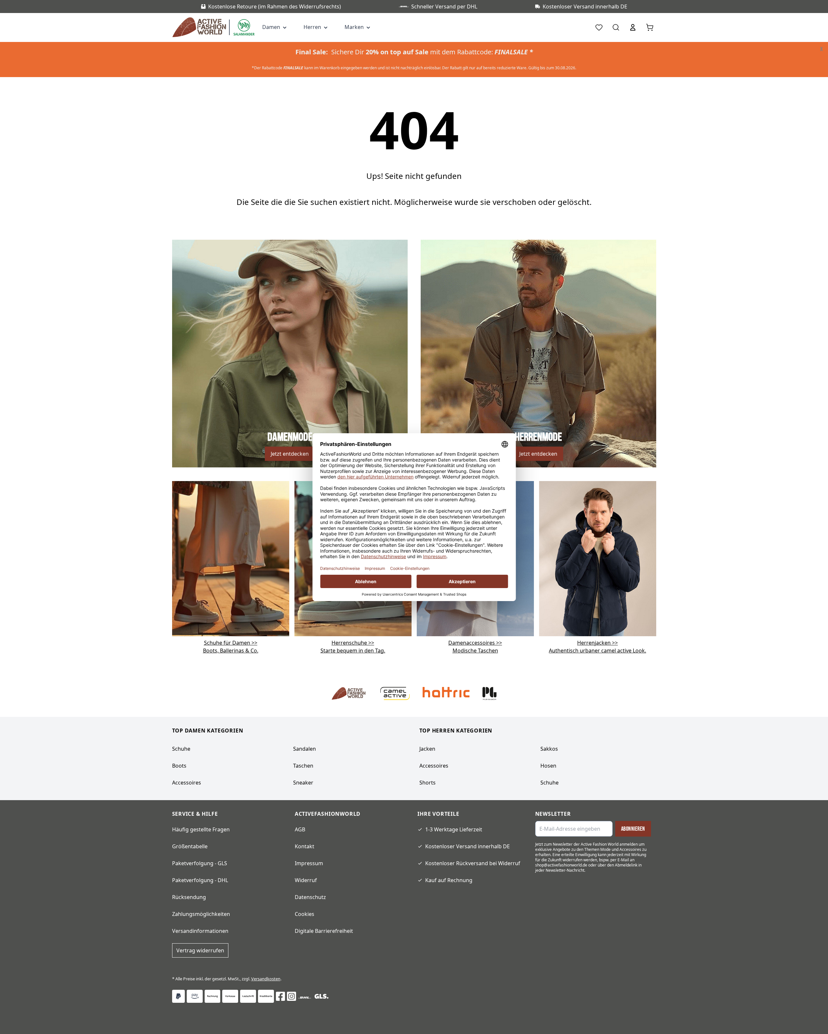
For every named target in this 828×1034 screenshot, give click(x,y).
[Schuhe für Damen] (230, 558)
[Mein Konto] (633, 27)
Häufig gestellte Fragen (201, 829)
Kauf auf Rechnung (448, 880)
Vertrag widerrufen (200, 950)
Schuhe (181, 748)
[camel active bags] (597, 558)
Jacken (427, 748)
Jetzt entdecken (290, 453)
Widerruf (306, 880)
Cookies (304, 914)
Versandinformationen (200, 930)
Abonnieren (633, 829)
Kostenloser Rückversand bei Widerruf (472, 863)
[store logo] (200, 27)
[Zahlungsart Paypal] (178, 996)
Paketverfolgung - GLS (199, 863)
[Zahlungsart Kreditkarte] (266, 996)
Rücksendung (189, 897)
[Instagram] (291, 996)
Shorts (427, 782)
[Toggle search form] (616, 27)
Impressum (309, 863)
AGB (300, 829)
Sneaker (303, 782)
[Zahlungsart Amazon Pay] (195, 996)
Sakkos (549, 748)
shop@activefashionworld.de (561, 865)
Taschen (303, 765)
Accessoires (186, 782)
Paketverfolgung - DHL (200, 880)
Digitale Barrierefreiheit (324, 930)
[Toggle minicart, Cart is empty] (650, 27)
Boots (179, 765)
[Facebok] (280, 996)
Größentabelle (190, 846)
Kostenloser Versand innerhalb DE (467, 846)
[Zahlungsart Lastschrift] (248, 996)
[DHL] (304, 997)
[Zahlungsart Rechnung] (212, 996)
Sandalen (304, 748)
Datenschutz (310, 897)
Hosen (548, 765)
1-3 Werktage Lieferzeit (453, 829)
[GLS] (321, 996)
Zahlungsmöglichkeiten (201, 914)
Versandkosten (265, 979)
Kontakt (304, 846)
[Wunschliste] (599, 27)
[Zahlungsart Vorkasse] (230, 996)
